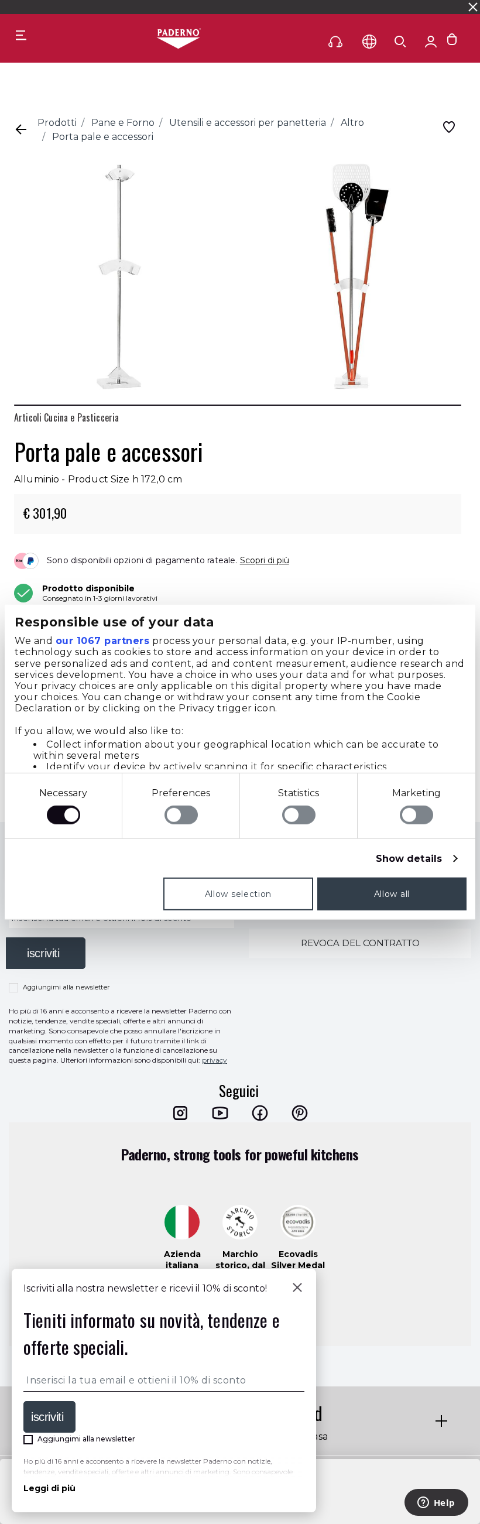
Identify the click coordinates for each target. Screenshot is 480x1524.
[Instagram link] (180, 1113)
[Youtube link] (220, 1113)
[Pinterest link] (299, 1113)
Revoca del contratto (360, 942)
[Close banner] (473, 7)
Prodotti (57, 122)
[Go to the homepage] (178, 39)
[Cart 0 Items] (452, 42)
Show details (409, 858)
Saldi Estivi (331, 6)
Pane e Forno (123, 122)
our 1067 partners (103, 640)
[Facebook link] (260, 1113)
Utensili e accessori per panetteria (247, 122)
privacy (214, 1060)
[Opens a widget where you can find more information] (436, 1503)
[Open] (400, 42)
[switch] (181, 815)
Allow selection (238, 894)
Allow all (392, 894)
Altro (352, 122)
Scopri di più (264, 560)
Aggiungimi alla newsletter (66, 987)
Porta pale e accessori (102, 136)
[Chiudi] (297, 1288)
